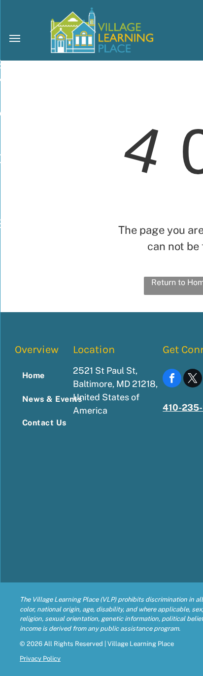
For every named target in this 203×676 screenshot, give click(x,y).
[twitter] (192, 379)
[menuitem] (55, 375)
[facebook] (172, 379)
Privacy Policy (40, 658)
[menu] (15, 38)
